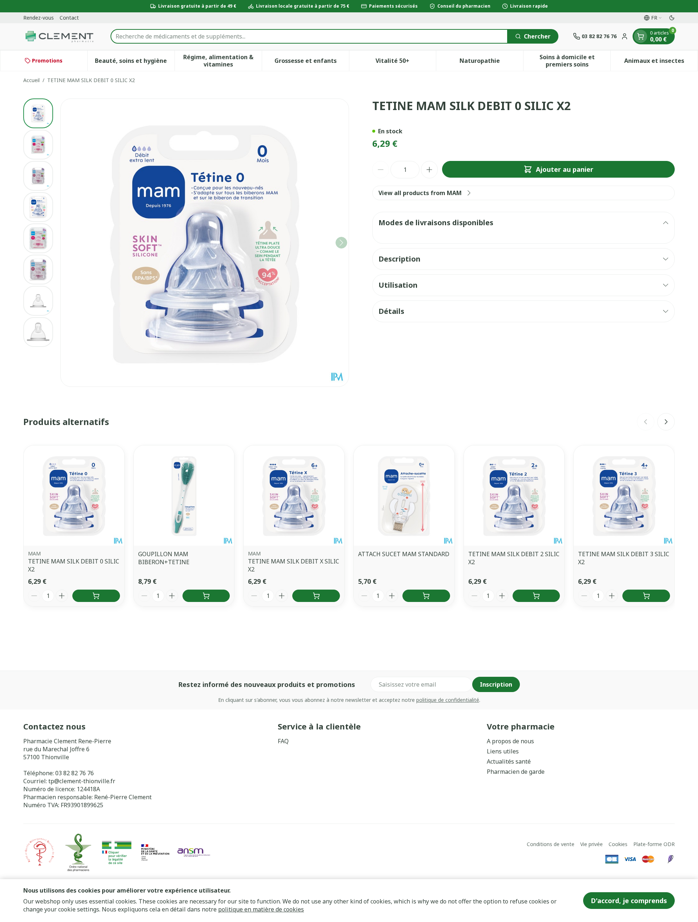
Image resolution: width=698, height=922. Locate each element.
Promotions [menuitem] (47, 60)
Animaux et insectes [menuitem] (661, 62)
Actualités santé (509, 761)
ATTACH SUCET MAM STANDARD (403, 554)
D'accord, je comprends (629, 900)
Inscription (496, 684)
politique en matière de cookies (261, 909)
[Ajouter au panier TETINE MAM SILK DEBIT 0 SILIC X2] (96, 596)
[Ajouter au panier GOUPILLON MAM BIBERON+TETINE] (206, 596)
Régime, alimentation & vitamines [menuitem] (222, 60)
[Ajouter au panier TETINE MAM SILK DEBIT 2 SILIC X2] (536, 596)
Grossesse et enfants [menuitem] (311, 62)
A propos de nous (510, 741)
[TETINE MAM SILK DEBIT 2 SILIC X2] (514, 495)
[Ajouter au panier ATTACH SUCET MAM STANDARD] (426, 596)
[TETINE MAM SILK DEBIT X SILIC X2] (294, 495)
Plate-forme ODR (654, 844)
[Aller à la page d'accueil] (59, 36)
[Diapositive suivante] (666, 421)
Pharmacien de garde (516, 772)
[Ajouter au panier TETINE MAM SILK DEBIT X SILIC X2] (316, 596)
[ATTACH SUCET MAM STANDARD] (404, 495)
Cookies (618, 844)
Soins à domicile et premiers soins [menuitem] (574, 60)
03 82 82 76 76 (74, 773)
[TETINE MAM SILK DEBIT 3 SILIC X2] (624, 495)
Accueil (31, 80)
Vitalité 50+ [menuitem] (406, 62)
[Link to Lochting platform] (670, 859)
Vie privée (591, 844)
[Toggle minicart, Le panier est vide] (640, 36)
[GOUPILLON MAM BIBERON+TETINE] (184, 495)
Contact (69, 17)
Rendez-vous (38, 17)
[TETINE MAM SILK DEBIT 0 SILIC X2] (74, 495)
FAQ (283, 741)
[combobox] (309, 36)
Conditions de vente (550, 844)
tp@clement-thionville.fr (81, 781)
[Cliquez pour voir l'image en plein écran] (205, 243)
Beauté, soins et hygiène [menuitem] (134, 62)
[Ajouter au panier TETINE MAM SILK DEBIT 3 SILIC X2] (646, 596)
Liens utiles (503, 751)
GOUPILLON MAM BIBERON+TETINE (163, 558)
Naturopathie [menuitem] (491, 62)
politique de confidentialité (447, 699)
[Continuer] (341, 242)
